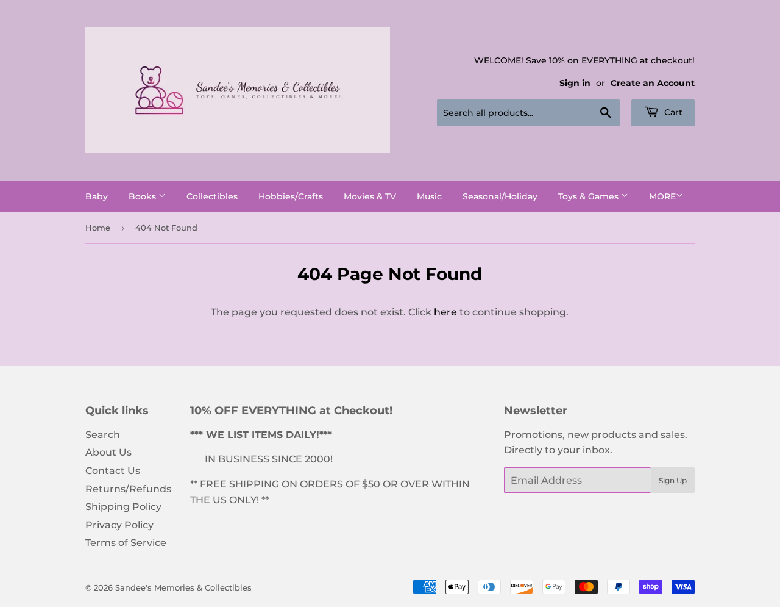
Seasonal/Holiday (500, 196)
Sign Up (673, 480)
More (662, 196)
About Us (108, 452)
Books (143, 196)
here (445, 312)
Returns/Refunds (128, 489)
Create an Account (653, 83)
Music (429, 196)
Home (97, 227)
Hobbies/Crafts (290, 196)
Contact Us (112, 470)
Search (102, 434)
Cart (672, 112)
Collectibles (212, 196)
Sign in (574, 83)
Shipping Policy (123, 506)
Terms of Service (125, 542)
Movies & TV (370, 196)
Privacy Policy (119, 525)
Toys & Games (589, 196)
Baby (96, 196)
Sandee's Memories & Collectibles (183, 587)
